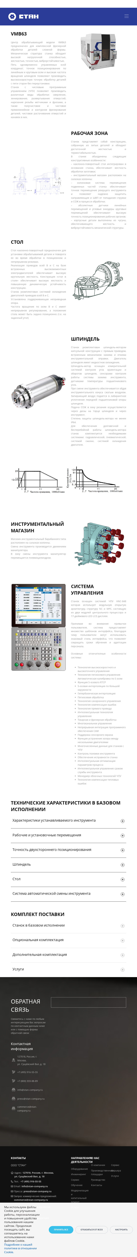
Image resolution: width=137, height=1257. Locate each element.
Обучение (77, 1185)
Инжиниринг (78, 1174)
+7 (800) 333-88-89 (27, 1081)
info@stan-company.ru (30, 1089)
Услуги (115, 1175)
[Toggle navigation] (126, 16)
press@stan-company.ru (31, 1098)
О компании (98, 1165)
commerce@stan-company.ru (27, 1108)
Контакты (96, 1185)
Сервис (75, 1179)
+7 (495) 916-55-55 (27, 1072)
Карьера (116, 1170)
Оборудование (79, 1168)
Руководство (98, 1179)
